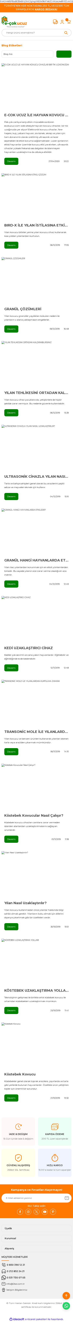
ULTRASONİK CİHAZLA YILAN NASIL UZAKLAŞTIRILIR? (36, 477)
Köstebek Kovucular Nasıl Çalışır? (33, 815)
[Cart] (69, 21)
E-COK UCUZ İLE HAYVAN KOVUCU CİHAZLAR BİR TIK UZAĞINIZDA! (36, 115)
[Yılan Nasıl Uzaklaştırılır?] (36, 874)
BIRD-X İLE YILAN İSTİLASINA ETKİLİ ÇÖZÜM (36, 225)
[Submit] (67, 1198)
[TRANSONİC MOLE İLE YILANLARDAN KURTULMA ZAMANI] (36, 703)
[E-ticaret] (36, 1319)
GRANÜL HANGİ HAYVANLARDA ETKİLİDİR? (36, 560)
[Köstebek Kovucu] (36, 1045)
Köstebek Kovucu (20, 1074)
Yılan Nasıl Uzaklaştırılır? (25, 903)
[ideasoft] (16, 1319)
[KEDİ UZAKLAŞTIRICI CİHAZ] (36, 619)
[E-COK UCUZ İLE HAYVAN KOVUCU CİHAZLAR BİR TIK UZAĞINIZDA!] (36, 86)
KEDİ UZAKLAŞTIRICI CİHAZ (28, 648)
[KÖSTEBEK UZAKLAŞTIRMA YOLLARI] (36, 962)
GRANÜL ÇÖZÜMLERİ (22, 309)
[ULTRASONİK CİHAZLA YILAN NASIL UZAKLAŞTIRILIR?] (36, 448)
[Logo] (14, 21)
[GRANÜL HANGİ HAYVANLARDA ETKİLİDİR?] (36, 532)
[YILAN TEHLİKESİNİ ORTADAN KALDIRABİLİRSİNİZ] (36, 364)
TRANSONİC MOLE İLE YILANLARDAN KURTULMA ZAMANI (36, 732)
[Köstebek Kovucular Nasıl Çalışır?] (36, 787)
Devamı (11, 161)
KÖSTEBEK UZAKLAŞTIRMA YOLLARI (36, 990)
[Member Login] (62, 21)
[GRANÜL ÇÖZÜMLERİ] (36, 280)
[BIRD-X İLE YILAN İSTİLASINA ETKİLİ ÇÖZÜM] (36, 196)
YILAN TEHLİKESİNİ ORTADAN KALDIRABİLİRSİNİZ (36, 393)
